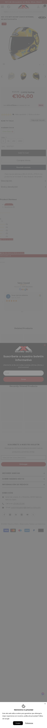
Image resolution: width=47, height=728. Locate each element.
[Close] (45, 704)
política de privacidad (31, 716)
